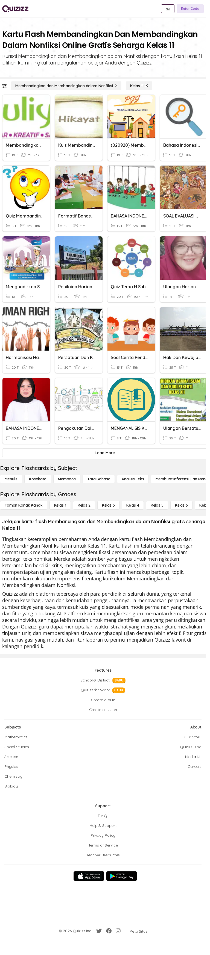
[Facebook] (109, 931)
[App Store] (89, 876)
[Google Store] (121, 876)
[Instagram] (118, 931)
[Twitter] (99, 931)
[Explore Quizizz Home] (15, 8)
